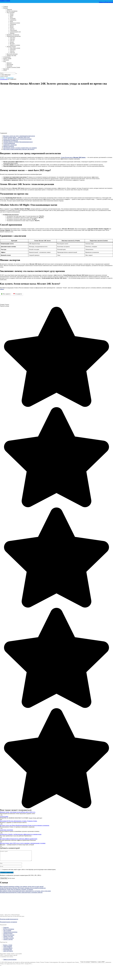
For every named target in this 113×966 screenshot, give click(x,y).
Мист (11, 17)
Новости (9, 63)
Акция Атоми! (4, 816)
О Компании (7, 57)
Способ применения (9, 143)
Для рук (12, 51)
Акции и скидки (8, 939)
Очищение (13, 24)
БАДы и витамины (12, 11)
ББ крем (12, 43)
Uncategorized (4, 79)
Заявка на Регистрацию (106, 2)
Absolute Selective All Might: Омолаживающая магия (18, 142)
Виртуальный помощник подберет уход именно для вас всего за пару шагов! (22, 886)
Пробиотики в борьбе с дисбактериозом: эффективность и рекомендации (20, 834)
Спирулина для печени (6, 830)
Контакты (6, 68)
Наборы (12, 33)
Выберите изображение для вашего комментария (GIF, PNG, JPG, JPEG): (20, 875)
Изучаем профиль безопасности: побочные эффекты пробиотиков (18, 838)
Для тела (12, 52)
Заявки (2, 289)
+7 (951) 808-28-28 (5, 75)
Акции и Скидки (5, 0)
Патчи (11, 27)
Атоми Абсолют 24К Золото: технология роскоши (17, 139)
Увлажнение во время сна (10, 140)
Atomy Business (7, 946)
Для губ (12, 40)
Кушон (12, 42)
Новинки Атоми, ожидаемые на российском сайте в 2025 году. (17, 812)
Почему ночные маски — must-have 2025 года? (16, 137)
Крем (11, 21)
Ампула (12, 28)
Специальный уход (15, 31)
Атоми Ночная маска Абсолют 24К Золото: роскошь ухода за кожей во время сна (23, 888)
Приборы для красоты (13, 34)
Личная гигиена (11, 46)
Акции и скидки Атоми (13, 67)
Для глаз (12, 39)
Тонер (11, 15)
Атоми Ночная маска (73, 157)
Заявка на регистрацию (9, 959)
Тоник (11, 14)
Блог (4, 61)
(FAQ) (5, 70)
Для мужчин (13, 30)
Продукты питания (12, 54)
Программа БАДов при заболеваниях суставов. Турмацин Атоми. (18, 821)
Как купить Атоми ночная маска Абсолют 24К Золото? (18, 149)
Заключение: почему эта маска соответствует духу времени (20, 147)
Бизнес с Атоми (7, 945)
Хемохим (9, 9)
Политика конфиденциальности (9, 919)
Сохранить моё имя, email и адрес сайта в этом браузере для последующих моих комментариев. (29, 869)
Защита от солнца (15, 22)
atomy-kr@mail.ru (8, 951)
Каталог (5, 8)
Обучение (6, 60)
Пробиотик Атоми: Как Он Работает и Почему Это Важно (16, 889)
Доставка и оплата (8, 938)
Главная (5, 6)
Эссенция (12, 18)
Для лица (12, 37)
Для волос (13, 49)
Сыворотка (13, 20)
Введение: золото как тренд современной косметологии (19, 136)
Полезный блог (7, 949)
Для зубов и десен (15, 48)
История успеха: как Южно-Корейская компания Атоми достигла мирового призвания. (24, 825)
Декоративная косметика (14, 36)
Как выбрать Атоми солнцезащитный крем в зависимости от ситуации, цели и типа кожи (25, 891)
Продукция (10, 64)
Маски (12, 25)
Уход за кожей (10, 12)
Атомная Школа (7, 948)
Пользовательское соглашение (8, 922)
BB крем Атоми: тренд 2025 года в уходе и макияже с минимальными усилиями (22, 843)
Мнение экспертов (8, 146)
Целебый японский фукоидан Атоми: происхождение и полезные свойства (21, 892)
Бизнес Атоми (7, 58)
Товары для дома (11, 55)
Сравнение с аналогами (10, 144)
